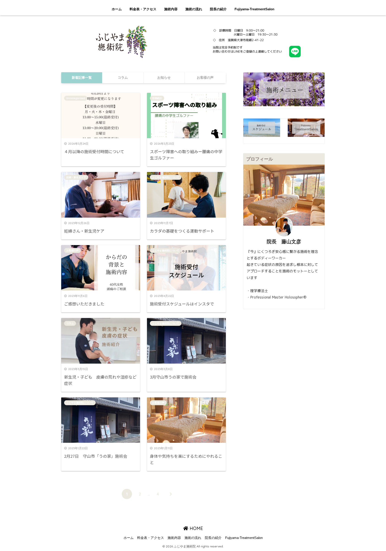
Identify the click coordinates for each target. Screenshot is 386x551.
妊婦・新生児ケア (76, 177)
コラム (70, 323)
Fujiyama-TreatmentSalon (254, 9)
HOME (195, 528)
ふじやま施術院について (165, 177)
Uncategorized (75, 98)
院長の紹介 (218, 9)
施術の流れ (193, 9)
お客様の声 (72, 250)
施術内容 (171, 9)
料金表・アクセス (143, 9)
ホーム (117, 9)
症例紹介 (157, 98)
